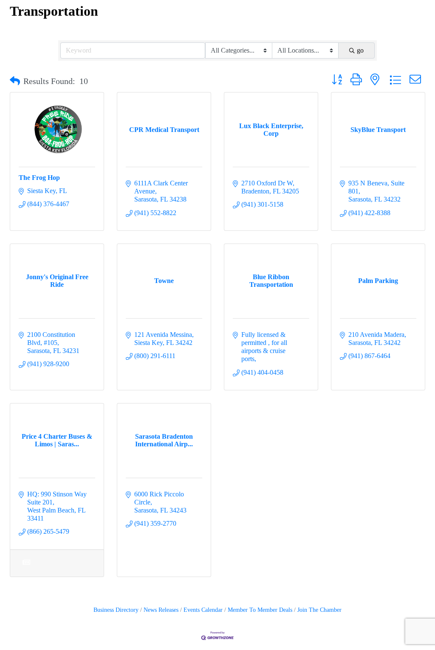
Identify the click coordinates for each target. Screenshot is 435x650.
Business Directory (115, 610)
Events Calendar (203, 610)
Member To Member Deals (260, 610)
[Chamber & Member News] (26, 567)
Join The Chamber (319, 610)
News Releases (161, 610)
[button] (15, 81)
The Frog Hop (39, 177)
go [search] (360, 50)
